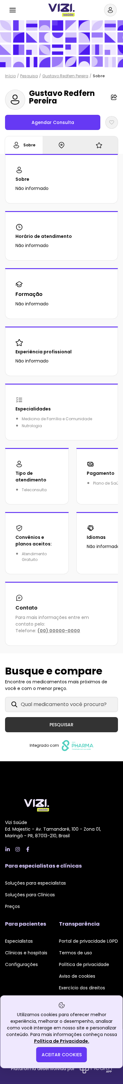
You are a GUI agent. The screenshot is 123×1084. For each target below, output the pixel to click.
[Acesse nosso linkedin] (7, 849)
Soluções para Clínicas (30, 895)
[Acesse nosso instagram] (17, 849)
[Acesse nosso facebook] (27, 849)
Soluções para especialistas (35, 883)
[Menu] (12, 10)
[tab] (24, 145)
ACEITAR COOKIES (62, 1055)
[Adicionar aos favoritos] (111, 122)
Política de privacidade (84, 964)
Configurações (21, 964)
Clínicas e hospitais (26, 953)
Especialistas (19, 941)
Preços (12, 906)
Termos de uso (75, 953)
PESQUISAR (61, 725)
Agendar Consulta (53, 122)
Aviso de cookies (77, 976)
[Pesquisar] (27, 9)
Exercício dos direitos (82, 988)
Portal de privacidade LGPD (88, 941)
